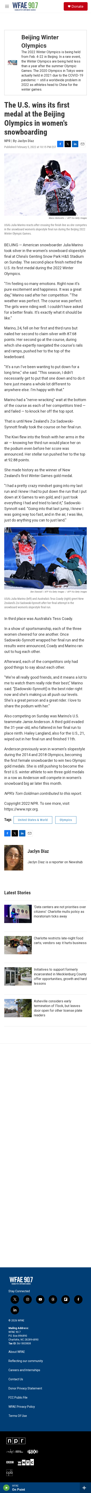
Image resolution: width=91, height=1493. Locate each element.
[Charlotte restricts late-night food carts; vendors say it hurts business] (18, 945)
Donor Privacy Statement (25, 1388)
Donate (77, 6)
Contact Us (15, 1379)
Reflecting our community (25, 1361)
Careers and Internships (24, 1370)
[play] (6, 1488)
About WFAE (16, 1351)
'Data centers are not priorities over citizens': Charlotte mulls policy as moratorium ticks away (60, 911)
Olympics (66, 820)
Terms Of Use (17, 1415)
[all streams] (85, 1487)
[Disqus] (45, 1101)
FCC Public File (18, 1397)
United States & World (33, 820)
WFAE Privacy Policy (21, 1406)
